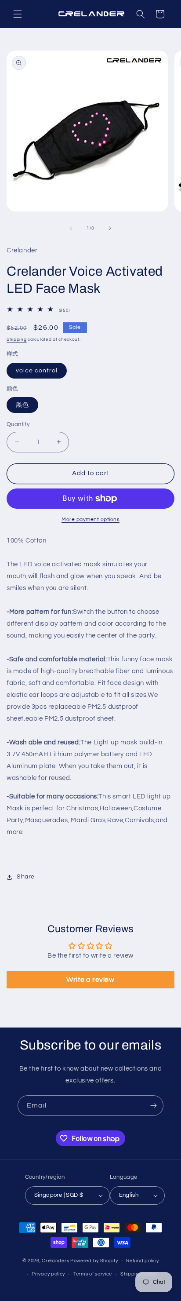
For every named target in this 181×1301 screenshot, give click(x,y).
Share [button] (26, 877)
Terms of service (92, 1274)
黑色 (22, 405)
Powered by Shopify (94, 1260)
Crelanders (55, 1260)
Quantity (18, 424)
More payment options (90, 519)
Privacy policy (48, 1274)
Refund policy (142, 1260)
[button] (17, 14)
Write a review (90, 979)
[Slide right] (109, 228)
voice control (37, 371)
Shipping (17, 339)
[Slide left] (71, 228)
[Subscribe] (153, 1105)
